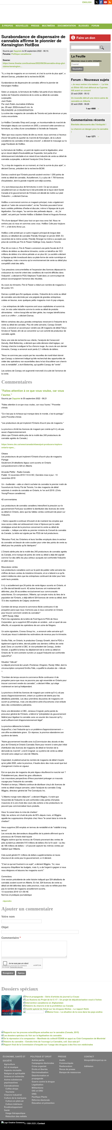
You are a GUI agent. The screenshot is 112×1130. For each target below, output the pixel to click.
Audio (62, 1060)
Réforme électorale (41, 1099)
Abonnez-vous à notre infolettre (86, 60)
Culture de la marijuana (15, 1097)
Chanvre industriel (13, 1094)
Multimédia (48, 25)
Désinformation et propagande (40, 1077)
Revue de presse (67, 1069)
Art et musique (11, 1067)
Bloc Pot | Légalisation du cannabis (26, 13)
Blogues (84, 25)
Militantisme (37, 1087)
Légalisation (37, 1084)
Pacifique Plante (39, 1096)
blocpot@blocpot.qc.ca (95, 1060)
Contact (7, 31)
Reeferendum (65, 1066)
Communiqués (66, 1063)
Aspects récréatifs (12, 1070)
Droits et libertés (40, 1069)
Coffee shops (11, 1088)
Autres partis (38, 1060)
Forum (95, 25)
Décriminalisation (40, 1072)
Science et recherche (14, 1076)
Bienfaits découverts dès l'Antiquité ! (88, 124)
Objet (4, 927)
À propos (7, 25)
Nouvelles (22, 25)
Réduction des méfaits (16, 1116)
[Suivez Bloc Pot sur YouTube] (105, 3)
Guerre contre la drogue (43, 1081)
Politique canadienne (21, 53)
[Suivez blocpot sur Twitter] (97, 3)
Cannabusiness (11, 1085)
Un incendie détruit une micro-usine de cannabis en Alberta (89, 99)
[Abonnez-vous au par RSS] (110, 3)
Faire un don (85, 38)
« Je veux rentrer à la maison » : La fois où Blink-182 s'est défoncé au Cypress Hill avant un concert (89, 87)
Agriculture (9, 1064)
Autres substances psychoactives (13, 1081)
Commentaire (11, 938)
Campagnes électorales (43, 1063)
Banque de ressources (70, 1072)
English (87, 2)
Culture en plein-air (14, 1100)
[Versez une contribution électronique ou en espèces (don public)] (73, 38)
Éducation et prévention (43, 1102)
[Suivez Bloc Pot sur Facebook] (101, 3)
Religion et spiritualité (14, 1073)
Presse (35, 25)
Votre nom (8, 916)
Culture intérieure (13, 1104)
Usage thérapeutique (15, 1113)
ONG (34, 1093)
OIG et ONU (37, 1090)
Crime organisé (39, 1066)
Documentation (67, 25)
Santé (7, 1110)
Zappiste (18, 50)
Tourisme (9, 1091)
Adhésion (88, 1066)
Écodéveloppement (13, 1106)
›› (98, 108)
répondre (7, 900)
